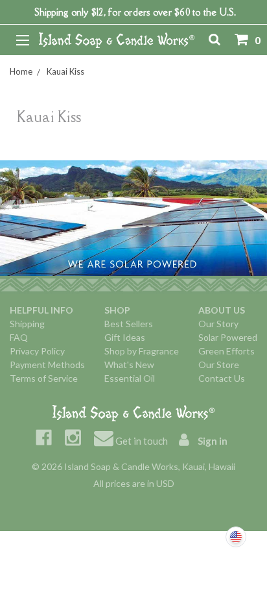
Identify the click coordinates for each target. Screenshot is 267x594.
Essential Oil (129, 378)
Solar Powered (227, 337)
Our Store (218, 364)
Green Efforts (226, 350)
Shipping (27, 323)
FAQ (19, 337)
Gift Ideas (124, 337)
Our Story (218, 323)
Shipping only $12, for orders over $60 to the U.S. (135, 12)
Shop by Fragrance (141, 350)
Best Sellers (128, 323)
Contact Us (221, 378)
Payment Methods (47, 364)
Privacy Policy (37, 350)
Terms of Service (44, 378)
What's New (129, 364)
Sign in (211, 441)
